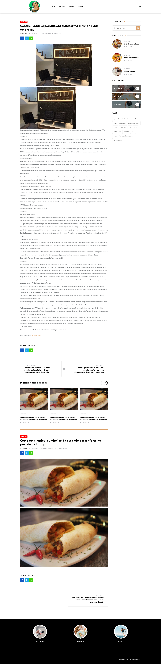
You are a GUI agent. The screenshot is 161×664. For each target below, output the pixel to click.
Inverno (126, 132)
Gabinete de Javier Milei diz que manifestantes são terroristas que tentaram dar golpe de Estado (38, 370)
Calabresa (122, 123)
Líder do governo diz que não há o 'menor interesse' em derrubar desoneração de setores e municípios (89, 370)
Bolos (137, 119)
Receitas (71, 6)
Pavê (133, 132)
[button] (140, 6)
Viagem (80, 6)
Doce (135, 127)
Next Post (99, 365)
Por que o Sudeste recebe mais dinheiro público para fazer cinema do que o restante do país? (88, 600)
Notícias (62, 6)
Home (54, 6)
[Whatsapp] (31, 38)
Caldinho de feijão (133, 123)
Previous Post (31, 365)
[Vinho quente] (117, 71)
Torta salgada (118, 140)
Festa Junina (117, 132)
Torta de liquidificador (126, 136)
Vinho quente (129, 71)
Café (115, 123)
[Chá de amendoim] (117, 44)
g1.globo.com (36, 335)
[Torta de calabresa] (117, 57)
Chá (130, 127)
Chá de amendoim (131, 44)
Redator (25, 33)
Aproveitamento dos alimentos (123, 119)
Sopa (115, 136)
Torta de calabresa (131, 58)
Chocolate (123, 127)
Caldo (115, 127)
